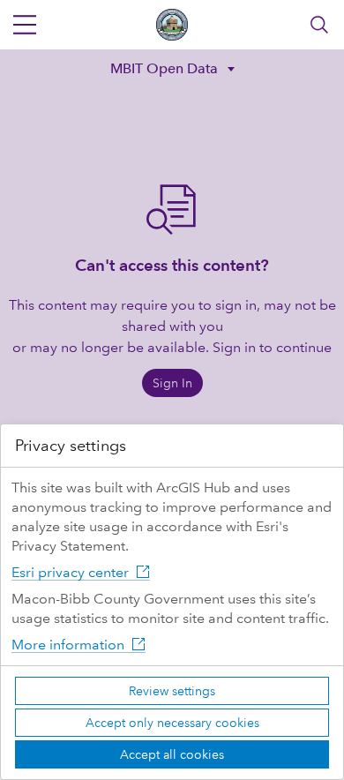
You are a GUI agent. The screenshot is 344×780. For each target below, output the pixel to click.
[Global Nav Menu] (25, 25)
